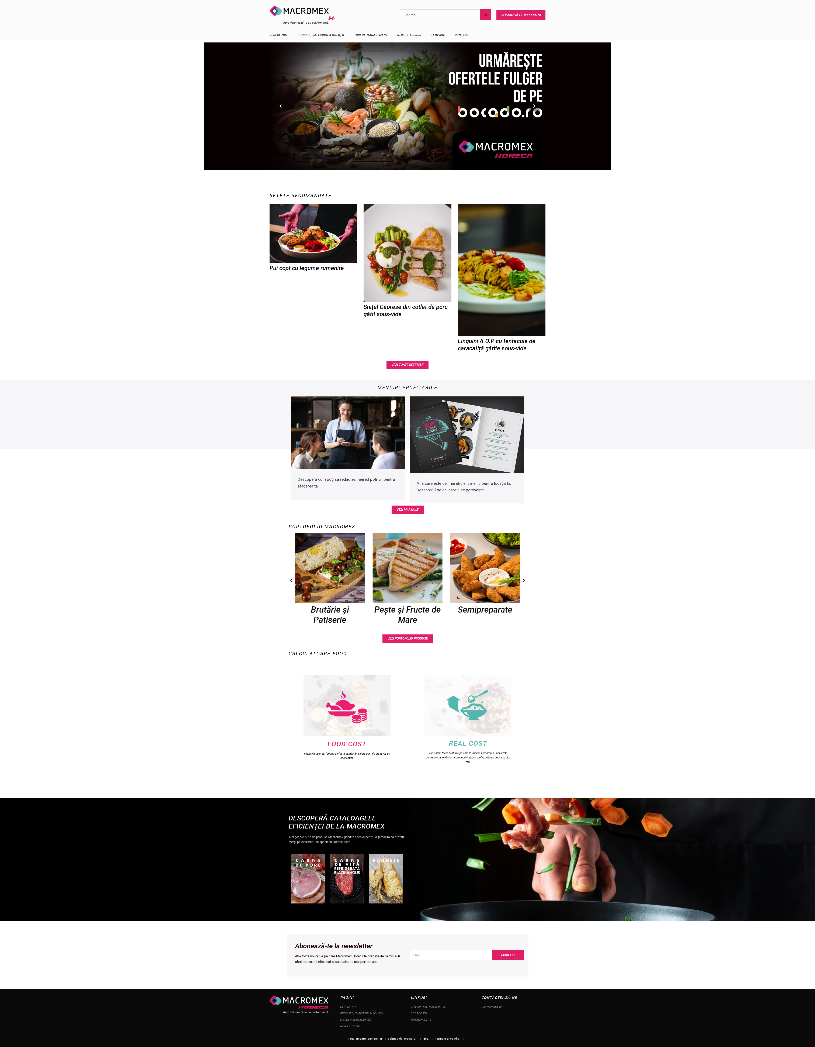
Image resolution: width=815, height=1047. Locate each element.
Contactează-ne (492, 1007)
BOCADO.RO (419, 1013)
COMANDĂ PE (521, 15)
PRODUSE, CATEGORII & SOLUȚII (361, 1013)
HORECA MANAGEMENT (356, 1019)
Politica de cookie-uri (402, 1038)
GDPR (426, 1038)
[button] (291, 580)
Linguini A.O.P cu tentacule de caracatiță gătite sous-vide (496, 345)
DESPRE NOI (348, 1007)
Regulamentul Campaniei (365, 1038)
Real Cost (468, 743)
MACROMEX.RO (421, 1019)
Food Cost (347, 744)
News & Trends (350, 1026)
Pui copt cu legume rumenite (307, 268)
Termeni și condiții (448, 1038)
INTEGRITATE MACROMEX (428, 1007)
